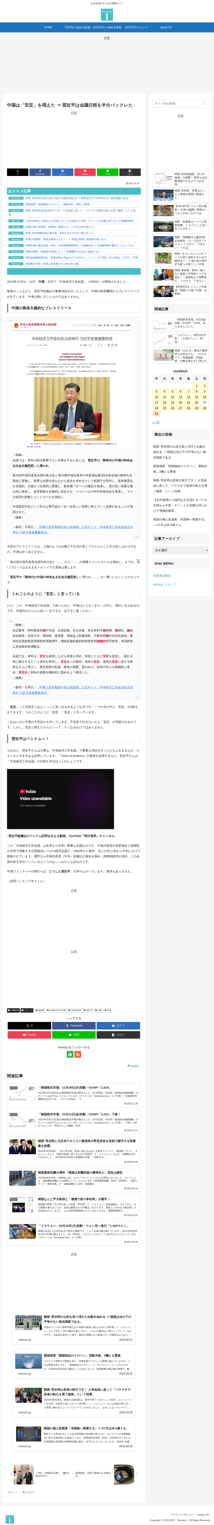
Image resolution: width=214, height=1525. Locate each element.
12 (172, 396)
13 (180, 396)
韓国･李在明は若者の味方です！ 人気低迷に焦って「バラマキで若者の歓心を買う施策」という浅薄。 (180, 486)
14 (188, 396)
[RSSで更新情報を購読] (77, 1054)
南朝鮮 (41, 1010)
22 (196, 402)
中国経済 (15, 1010)
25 (164, 408)
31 (156, 413)
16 (204, 396)
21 (188, 402)
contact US (203, 1514)
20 (180, 402)
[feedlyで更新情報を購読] (70, 1054)
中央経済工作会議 (58, 1010)
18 (164, 402)
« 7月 (156, 422)
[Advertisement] (107, 64)
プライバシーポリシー (182, 1514)
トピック (28, 1010)
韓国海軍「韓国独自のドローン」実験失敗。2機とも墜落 (180, 468)
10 (156, 396)
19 (172, 402)
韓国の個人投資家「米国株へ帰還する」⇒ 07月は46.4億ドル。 (180, 522)
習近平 (89, 1010)
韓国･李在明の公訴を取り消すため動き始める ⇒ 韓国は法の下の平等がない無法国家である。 (179, 452)
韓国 (109, 1010)
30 (204, 408)
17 (156, 402)
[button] (130, 172)
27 (180, 408)
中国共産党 (76, 1010)
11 (164, 396)
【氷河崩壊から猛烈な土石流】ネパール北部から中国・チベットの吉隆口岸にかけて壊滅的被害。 (180, 505)
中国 (100, 1010)
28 (188, 408)
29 (196, 408)
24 (156, 408)
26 (172, 408)
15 (196, 396)
